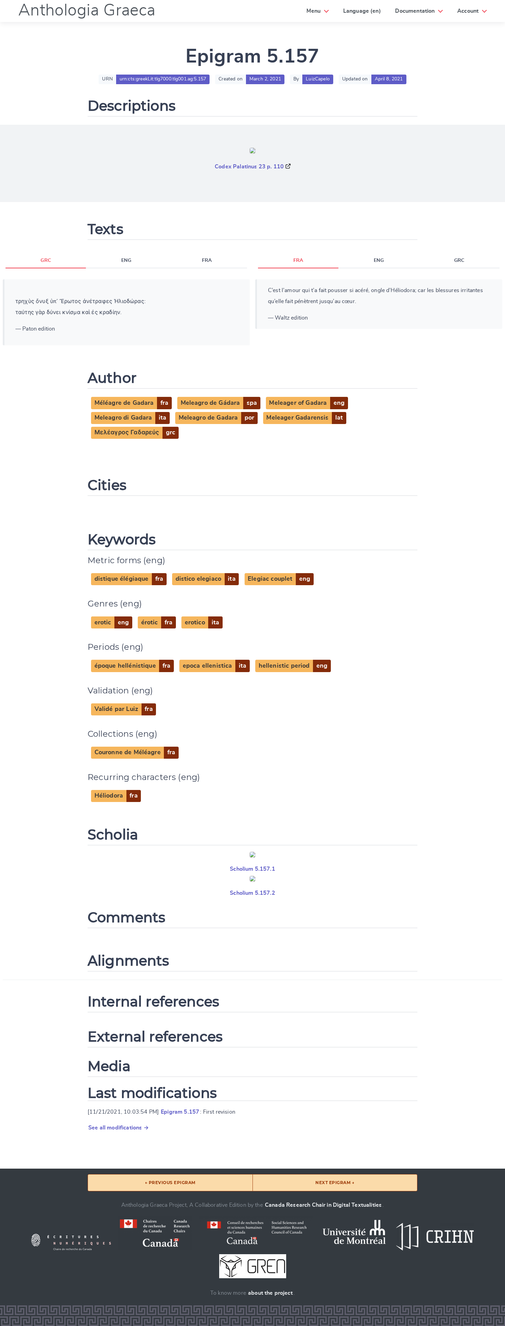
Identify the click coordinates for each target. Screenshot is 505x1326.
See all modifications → (118, 1127)
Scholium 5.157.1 (252, 869)
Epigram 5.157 (180, 1112)
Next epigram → (334, 1182)
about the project (270, 1293)
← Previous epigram (170, 1182)
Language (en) (362, 11)
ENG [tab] (126, 260)
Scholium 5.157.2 (252, 893)
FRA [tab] (207, 260)
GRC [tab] (45, 260)
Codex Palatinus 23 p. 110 (249, 166)
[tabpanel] (126, 312)
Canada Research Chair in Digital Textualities (323, 1205)
